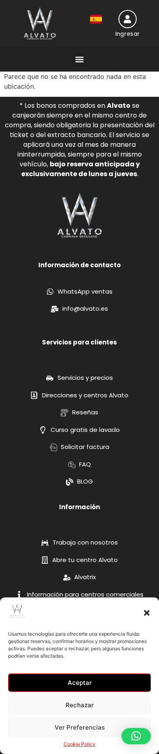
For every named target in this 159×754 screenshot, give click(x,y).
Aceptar (80, 682)
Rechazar (80, 705)
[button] (147, 613)
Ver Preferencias (80, 727)
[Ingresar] (127, 19)
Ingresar (127, 34)
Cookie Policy (79, 744)
